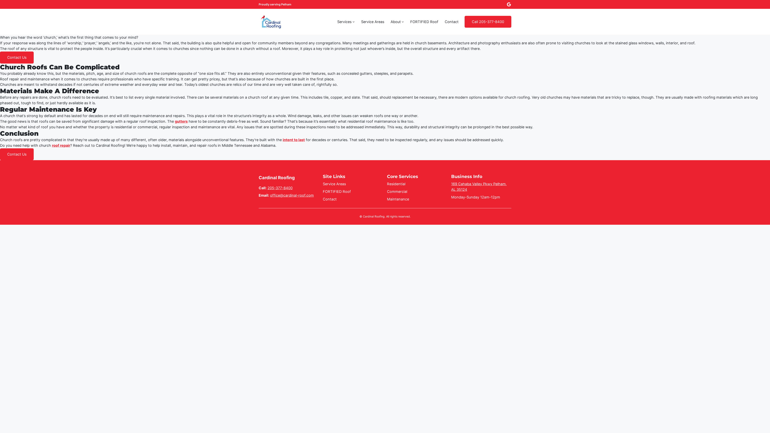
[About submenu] (403, 22)
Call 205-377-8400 (488, 22)
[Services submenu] (354, 22)
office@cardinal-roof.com (292, 195)
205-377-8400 (280, 188)
